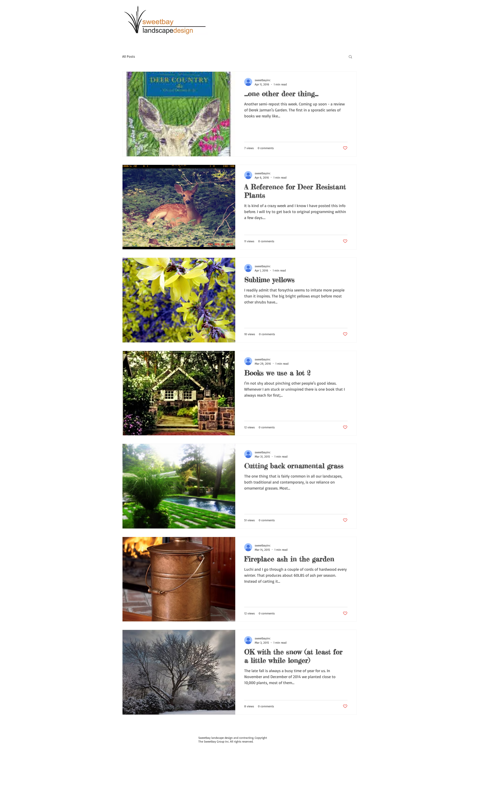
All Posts (128, 56)
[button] (350, 57)
